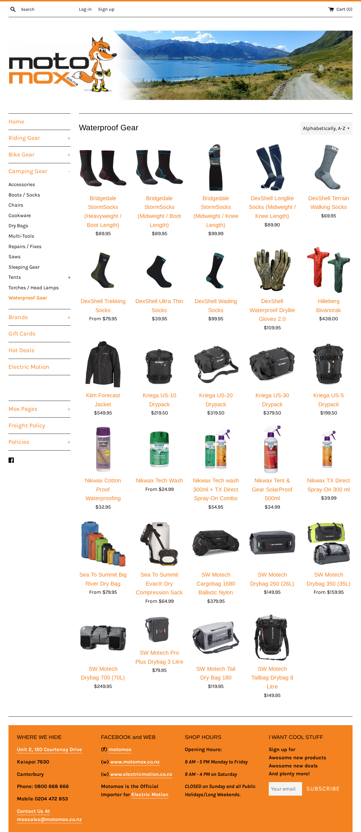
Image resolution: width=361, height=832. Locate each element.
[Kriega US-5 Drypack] (329, 364)
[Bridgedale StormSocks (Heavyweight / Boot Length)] (103, 167)
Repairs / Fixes (24, 246)
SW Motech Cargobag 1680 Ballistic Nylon (216, 583)
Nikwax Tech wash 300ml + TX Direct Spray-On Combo (216, 489)
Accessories (21, 184)
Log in (85, 9)
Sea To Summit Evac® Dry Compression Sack (159, 583)
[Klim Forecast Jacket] (103, 364)
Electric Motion (28, 366)
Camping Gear (39, 171)
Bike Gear (39, 154)
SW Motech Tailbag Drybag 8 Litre (272, 678)
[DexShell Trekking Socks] (103, 270)
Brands (39, 317)
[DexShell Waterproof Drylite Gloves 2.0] (272, 270)
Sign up (106, 9)
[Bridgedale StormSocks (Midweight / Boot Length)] (159, 167)
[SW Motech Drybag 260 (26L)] (272, 544)
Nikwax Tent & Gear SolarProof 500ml (272, 489)
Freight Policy (26, 425)
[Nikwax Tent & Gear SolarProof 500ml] (272, 449)
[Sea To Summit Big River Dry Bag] (103, 544)
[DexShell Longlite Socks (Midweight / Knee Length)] (272, 167)
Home (16, 121)
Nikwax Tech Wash (159, 480)
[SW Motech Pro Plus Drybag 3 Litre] (159, 630)
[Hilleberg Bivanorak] (329, 270)
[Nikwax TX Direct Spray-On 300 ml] (329, 449)
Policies (39, 441)
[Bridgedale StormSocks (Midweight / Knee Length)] (216, 167)
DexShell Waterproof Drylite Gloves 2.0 (272, 310)
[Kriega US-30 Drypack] (272, 364)
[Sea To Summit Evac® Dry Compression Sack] (159, 544)
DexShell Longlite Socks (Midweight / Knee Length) (272, 207)
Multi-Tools (21, 236)
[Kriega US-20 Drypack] (216, 364)
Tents (39, 277)
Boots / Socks (24, 195)
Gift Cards (22, 333)
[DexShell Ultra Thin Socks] (159, 270)
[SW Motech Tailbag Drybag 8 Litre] (272, 638)
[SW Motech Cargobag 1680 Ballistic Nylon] (216, 544)
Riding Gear (39, 137)
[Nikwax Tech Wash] (159, 449)
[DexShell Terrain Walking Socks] (329, 167)
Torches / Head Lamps (33, 287)
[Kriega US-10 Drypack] (159, 364)
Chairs (15, 205)
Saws (14, 256)
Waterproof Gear (27, 298)
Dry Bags (18, 225)
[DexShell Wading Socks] (216, 270)
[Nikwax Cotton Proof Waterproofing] (103, 449)
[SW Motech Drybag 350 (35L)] (329, 544)
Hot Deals (21, 350)
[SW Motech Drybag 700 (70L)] (103, 638)
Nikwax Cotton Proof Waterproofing (103, 489)
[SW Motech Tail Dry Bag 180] (216, 638)
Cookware (19, 215)
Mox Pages (39, 408)
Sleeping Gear (23, 267)
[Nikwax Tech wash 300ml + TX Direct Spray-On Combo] (216, 449)
